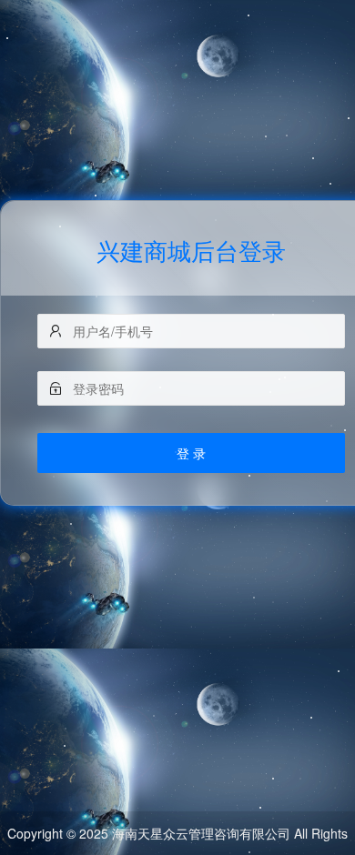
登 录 (191, 453)
